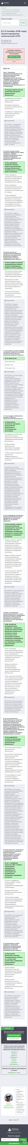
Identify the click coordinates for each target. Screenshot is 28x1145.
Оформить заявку (14, 56)
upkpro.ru (14, 1055)
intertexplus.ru (14, 1064)
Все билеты (14, 1143)
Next (25, 1101)
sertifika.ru (14, 1052)
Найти (23, 22)
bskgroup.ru (14, 1057)
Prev (3, 1101)
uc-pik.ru (14, 1054)
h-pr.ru (14, 1061)
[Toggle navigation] (25, 3)
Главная (3, 8)
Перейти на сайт (14, 1073)
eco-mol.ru (14, 1062)
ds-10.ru (14, 1059)
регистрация (14, 1035)
